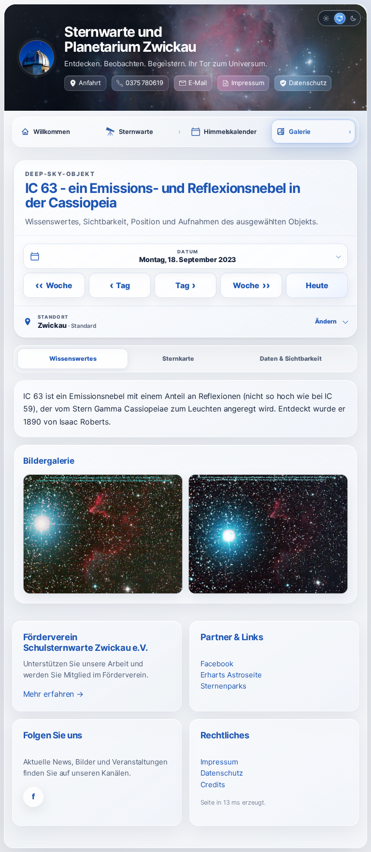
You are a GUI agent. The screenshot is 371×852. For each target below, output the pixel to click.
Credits (212, 784)
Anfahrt (90, 83)
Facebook (216, 663)
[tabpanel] (185, 408)
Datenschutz (308, 83)
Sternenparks (223, 685)
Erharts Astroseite (231, 674)
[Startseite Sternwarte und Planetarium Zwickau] (36, 57)
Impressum (247, 83)
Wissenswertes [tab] (73, 358)
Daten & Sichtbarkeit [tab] (291, 358)
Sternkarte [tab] (178, 358)
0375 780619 (144, 83)
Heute (317, 285)
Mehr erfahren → (53, 694)
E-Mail (197, 83)
